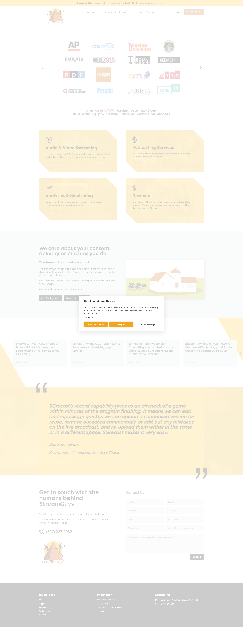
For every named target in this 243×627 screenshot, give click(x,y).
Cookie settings (147, 324)
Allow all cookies (96, 324)
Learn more (89, 317)
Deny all (121, 324)
